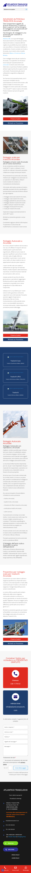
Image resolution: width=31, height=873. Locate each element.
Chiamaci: (15, 680)
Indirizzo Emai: (16, 703)
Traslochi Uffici (15, 377)
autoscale (6, 65)
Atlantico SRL (6, 39)
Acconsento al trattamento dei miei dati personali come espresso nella (15, 762)
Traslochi (15, 392)
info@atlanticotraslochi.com (12, 820)
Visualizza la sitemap (15, 798)
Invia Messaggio (20, 768)
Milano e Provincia (15, 53)
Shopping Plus (22, 836)
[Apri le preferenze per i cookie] (3, 871)
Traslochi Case (16, 361)
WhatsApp (11, 843)
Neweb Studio (12, 836)
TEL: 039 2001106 (10, 829)
